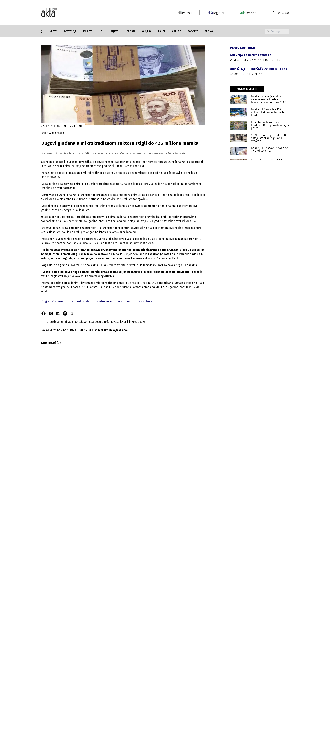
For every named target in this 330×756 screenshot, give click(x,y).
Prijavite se (281, 12)
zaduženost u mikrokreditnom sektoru (124, 301)
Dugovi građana (52, 301)
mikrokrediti (80, 301)
